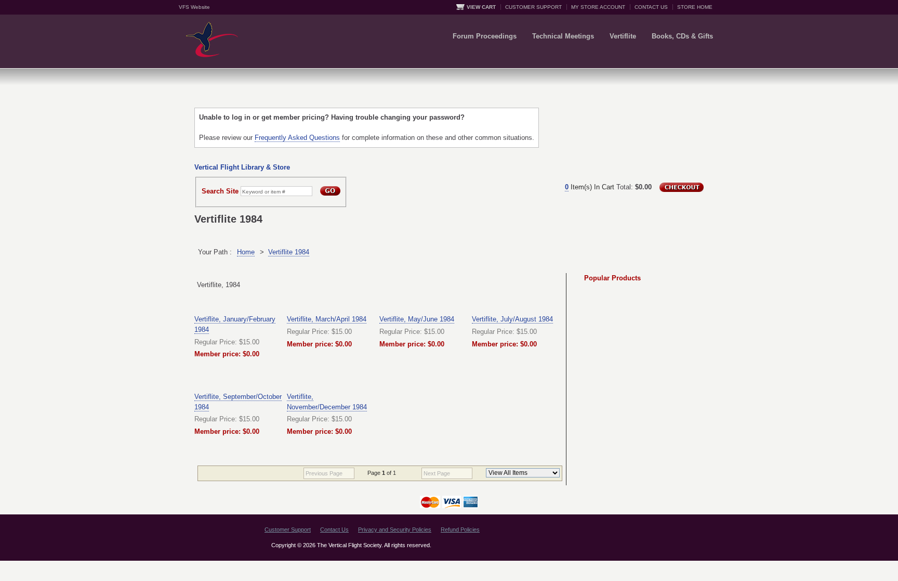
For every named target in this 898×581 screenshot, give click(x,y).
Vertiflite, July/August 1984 (512, 319)
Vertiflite (623, 36)
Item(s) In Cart (589, 187)
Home (246, 252)
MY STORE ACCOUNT (598, 7)
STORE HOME (694, 7)
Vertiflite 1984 (288, 252)
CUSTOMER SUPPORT (533, 7)
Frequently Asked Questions (297, 137)
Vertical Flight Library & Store (242, 167)
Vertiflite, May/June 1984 (416, 319)
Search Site (220, 191)
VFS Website (194, 7)
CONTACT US (651, 7)
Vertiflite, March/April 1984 (326, 319)
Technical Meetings (563, 36)
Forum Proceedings (485, 36)
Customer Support (288, 529)
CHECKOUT (681, 187)
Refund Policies (460, 529)
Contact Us (334, 529)
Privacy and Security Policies (394, 529)
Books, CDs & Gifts (682, 36)
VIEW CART (481, 7)
